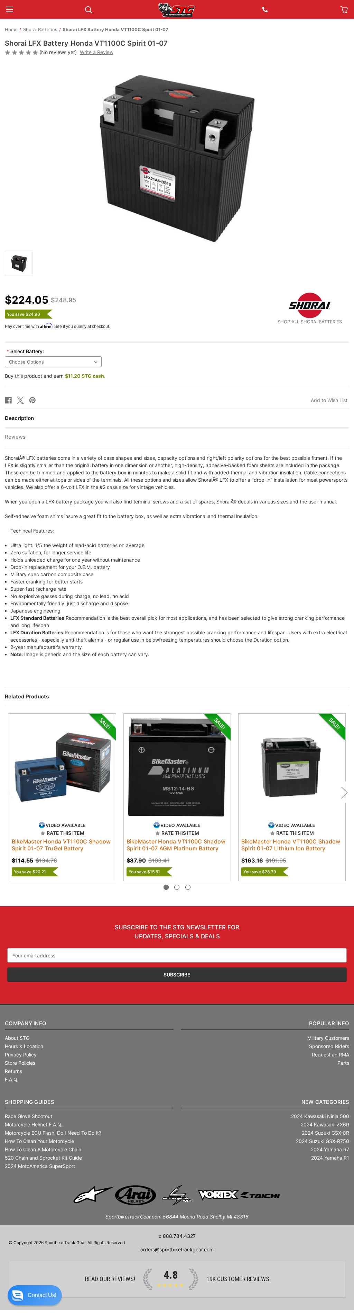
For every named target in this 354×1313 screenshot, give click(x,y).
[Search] (88, 9)
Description (19, 418)
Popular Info (329, 1023)
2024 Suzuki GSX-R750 (322, 1141)
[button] (35, 1295)
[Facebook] (8, 400)
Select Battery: (25, 351)
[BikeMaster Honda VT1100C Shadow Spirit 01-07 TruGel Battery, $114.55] (62, 767)
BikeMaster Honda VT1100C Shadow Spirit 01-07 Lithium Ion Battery (291, 845)
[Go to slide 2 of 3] (176, 887)
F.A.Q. (11, 1079)
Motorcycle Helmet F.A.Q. (33, 1124)
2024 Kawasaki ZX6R (325, 1124)
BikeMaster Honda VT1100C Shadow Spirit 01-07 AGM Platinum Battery (176, 845)
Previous (10, 792)
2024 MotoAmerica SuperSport (40, 1166)
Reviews (15, 437)
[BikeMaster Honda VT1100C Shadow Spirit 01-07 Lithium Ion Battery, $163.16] (292, 767)
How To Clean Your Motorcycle (39, 1141)
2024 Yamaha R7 (330, 1149)
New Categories (325, 1102)
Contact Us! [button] (42, 1295)
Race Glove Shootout (28, 1116)
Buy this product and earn (55, 376)
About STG (17, 1038)
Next (344, 792)
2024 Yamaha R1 (330, 1158)
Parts (343, 1063)
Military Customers (328, 1038)
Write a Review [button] (96, 52)
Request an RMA (330, 1054)
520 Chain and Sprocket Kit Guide (43, 1158)
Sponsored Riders (329, 1046)
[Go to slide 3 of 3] (187, 887)
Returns (13, 1071)
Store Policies (20, 1063)
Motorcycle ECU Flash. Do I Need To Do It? (53, 1133)
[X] (20, 400)
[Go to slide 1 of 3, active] (166, 887)
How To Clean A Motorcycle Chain (43, 1149)
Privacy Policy (21, 1054)
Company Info (25, 1023)
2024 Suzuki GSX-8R (325, 1133)
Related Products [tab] (27, 696)
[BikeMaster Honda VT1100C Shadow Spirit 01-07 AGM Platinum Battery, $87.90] (177, 767)
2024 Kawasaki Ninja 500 (320, 1116)
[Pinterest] (32, 400)
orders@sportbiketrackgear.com (177, 1249)
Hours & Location (24, 1046)
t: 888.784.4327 (177, 1236)
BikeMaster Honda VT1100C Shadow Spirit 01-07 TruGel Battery (61, 845)
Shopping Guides (29, 1102)
